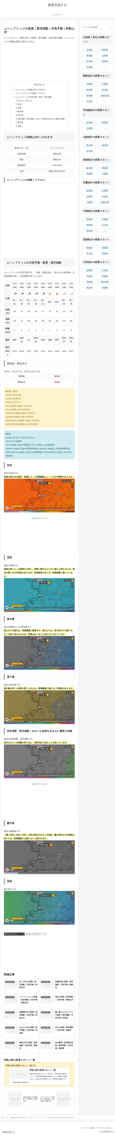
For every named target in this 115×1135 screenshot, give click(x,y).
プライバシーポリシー (105, 1128)
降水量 (20, 111)
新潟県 (89, 122)
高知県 (105, 253)
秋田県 (105, 50)
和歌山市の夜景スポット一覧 (37, 934)
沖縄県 (105, 288)
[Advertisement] (39, 62)
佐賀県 (89, 276)
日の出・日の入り (25, 101)
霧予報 (20, 122)
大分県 (105, 270)
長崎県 (89, 282)
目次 (36, 84)
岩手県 (89, 61)
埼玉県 (89, 101)
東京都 (105, 90)
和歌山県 (105, 202)
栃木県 (89, 90)
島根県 (89, 225)
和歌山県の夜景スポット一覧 (15, 934)
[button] (110, 27)
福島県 (105, 61)
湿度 (19, 108)
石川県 (89, 151)
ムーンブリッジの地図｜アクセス (31, 93)
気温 (19, 104)
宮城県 (89, 67)
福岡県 (89, 270)
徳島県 (89, 248)
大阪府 (89, 202)
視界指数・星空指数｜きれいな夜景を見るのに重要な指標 (41, 119)
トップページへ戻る (88, 1128)
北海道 (89, 50)
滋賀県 (89, 190)
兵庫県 (105, 190)
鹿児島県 (105, 282)
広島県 (105, 219)
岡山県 (89, 231)
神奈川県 (105, 95)
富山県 (89, 145)
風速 (19, 126)
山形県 (105, 55)
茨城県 (89, 84)
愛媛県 (105, 248)
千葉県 (105, 84)
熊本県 (89, 288)
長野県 (105, 122)
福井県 (105, 145)
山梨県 (89, 128)
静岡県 (89, 174)
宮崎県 (105, 276)
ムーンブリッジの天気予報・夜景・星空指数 (34, 97)
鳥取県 (89, 219)
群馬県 (89, 95)
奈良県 (105, 196)
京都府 (89, 196)
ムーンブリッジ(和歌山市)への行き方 (30, 90)
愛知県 (105, 168)
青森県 (89, 55)
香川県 (89, 253)
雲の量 (20, 115)
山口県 (105, 225)
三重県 (105, 174)
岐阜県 (89, 168)
